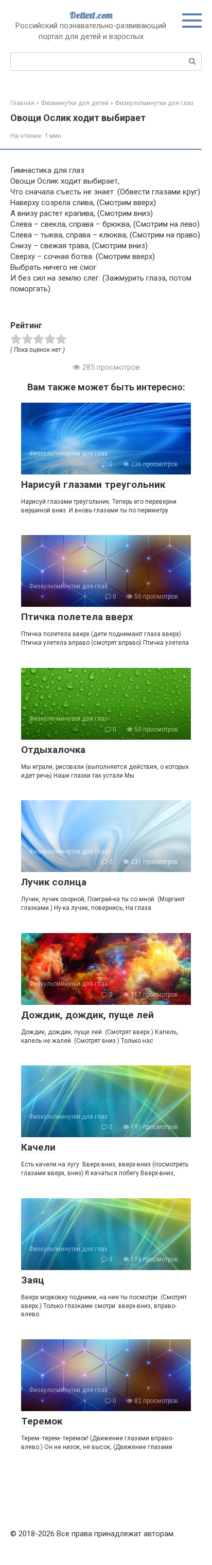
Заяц (32, 1280)
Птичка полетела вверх (77, 617)
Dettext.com (91, 15)
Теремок (41, 1421)
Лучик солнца (53, 882)
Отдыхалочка (53, 750)
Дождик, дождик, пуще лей (87, 1015)
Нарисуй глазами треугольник (93, 484)
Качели (38, 1147)
